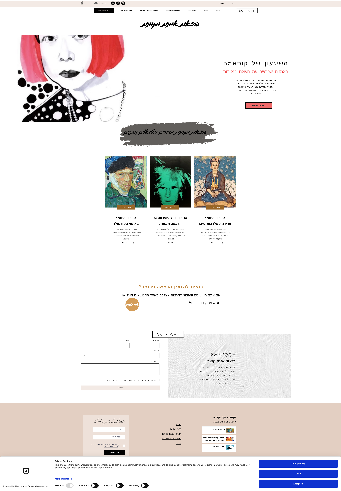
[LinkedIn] (113, 3)
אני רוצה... (155, 351)
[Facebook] (118, 3)
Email (127, 341)
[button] (81, 2)
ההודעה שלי (154, 361)
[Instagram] (123, 3)
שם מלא (156, 341)
